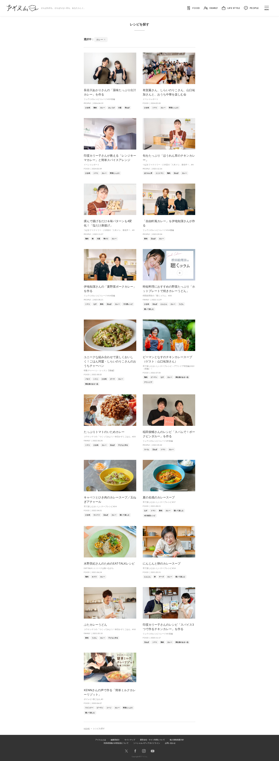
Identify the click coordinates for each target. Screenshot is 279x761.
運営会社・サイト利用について (152, 740)
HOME (87, 728)
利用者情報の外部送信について (116, 743)
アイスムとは (100, 740)
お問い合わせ (170, 743)
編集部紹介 (115, 740)
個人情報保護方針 (177, 740)
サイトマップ (129, 740)
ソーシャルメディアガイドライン (146, 743)
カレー (101, 39)
